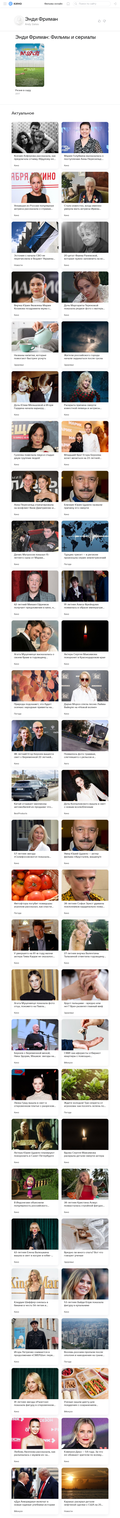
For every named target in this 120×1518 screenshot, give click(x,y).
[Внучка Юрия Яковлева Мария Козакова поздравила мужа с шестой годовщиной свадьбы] (35, 294)
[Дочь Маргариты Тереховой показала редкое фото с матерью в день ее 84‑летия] (85, 294)
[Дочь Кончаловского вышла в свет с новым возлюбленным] (85, 793)
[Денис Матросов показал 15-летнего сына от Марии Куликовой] (35, 544)
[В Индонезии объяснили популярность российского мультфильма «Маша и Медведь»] (35, 1192)
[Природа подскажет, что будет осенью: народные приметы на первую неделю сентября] (35, 693)
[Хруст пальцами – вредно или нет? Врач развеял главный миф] (85, 992)
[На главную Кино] (17, 3)
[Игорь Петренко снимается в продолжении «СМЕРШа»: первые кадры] (35, 1341)
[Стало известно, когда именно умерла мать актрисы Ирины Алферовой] (85, 195)
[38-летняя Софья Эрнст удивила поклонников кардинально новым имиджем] (85, 893)
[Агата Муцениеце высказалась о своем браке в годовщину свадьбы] (35, 643)
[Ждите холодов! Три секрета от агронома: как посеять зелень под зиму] (85, 1092)
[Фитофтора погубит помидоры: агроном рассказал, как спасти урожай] (35, 893)
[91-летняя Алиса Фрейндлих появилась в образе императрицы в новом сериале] (85, 594)
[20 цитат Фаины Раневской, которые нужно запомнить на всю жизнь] (85, 245)
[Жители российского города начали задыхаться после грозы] (85, 344)
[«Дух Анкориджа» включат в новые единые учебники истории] (35, 1491)
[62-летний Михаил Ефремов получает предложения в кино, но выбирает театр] (35, 594)
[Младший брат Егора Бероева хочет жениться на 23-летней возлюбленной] (85, 444)
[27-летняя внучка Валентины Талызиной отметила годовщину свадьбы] (85, 942)
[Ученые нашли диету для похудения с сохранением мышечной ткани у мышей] (85, 1391)
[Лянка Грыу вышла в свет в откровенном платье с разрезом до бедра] (35, 1092)
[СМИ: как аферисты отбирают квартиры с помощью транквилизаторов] (85, 1042)
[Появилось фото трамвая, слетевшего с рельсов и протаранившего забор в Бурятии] (85, 743)
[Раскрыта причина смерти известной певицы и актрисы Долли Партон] (85, 394)
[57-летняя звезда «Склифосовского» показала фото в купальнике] (35, 843)
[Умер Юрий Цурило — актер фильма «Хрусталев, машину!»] (85, 843)
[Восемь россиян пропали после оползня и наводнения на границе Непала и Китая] (85, 1341)
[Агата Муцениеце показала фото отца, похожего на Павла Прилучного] (35, 992)
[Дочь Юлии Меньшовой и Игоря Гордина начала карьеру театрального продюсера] (35, 394)
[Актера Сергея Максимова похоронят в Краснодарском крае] (85, 643)
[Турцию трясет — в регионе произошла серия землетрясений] (85, 544)
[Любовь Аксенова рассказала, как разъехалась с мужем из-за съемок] (35, 1441)
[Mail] (10, 3)
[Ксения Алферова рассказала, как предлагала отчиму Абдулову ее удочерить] (35, 145)
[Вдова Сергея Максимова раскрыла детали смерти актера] (85, 1142)
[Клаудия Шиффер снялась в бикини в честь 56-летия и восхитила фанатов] (35, 1291)
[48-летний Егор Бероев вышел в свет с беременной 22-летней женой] (35, 743)
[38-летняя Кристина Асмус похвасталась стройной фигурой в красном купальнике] (85, 1192)
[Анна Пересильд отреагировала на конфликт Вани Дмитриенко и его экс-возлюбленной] (35, 494)
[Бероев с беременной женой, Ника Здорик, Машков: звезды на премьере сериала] (35, 1042)
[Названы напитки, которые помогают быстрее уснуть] (35, 344)
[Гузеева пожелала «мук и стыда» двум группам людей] (35, 444)
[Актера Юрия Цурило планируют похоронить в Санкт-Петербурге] (35, 1142)
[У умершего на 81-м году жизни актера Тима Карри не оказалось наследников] (35, 942)
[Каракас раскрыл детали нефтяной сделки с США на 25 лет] (85, 1491)
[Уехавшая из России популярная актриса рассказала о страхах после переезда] (35, 195)
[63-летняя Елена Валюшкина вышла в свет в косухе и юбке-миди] (35, 1241)
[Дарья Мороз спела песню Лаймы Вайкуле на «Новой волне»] (85, 693)
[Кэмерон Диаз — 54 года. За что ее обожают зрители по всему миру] (85, 1441)
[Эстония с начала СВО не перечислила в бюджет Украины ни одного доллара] (35, 245)
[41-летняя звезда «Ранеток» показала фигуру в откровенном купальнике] (35, 1391)
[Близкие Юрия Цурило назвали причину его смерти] (85, 494)
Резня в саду (23, 90)
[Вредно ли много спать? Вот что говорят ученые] (85, 1241)
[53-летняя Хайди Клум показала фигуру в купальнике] (85, 1291)
